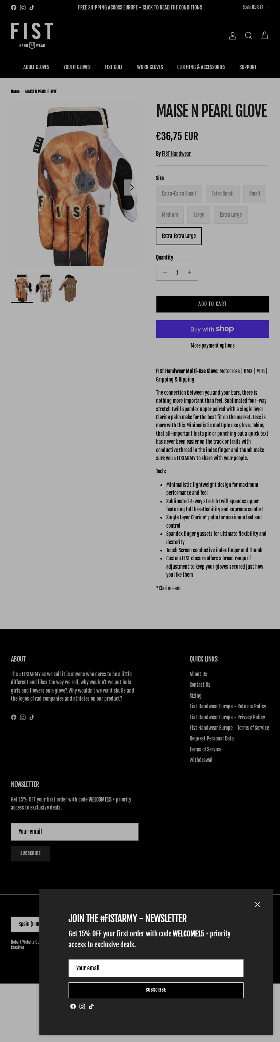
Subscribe (156, 990)
